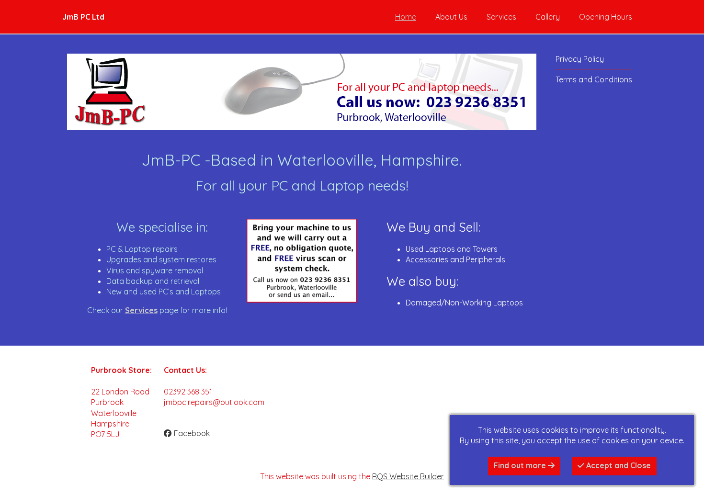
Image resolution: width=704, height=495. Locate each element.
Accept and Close (617, 465)
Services (501, 17)
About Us (451, 17)
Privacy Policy (580, 59)
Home (405, 17)
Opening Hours (605, 17)
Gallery (547, 17)
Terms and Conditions (594, 79)
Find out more (521, 465)
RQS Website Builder (408, 476)
